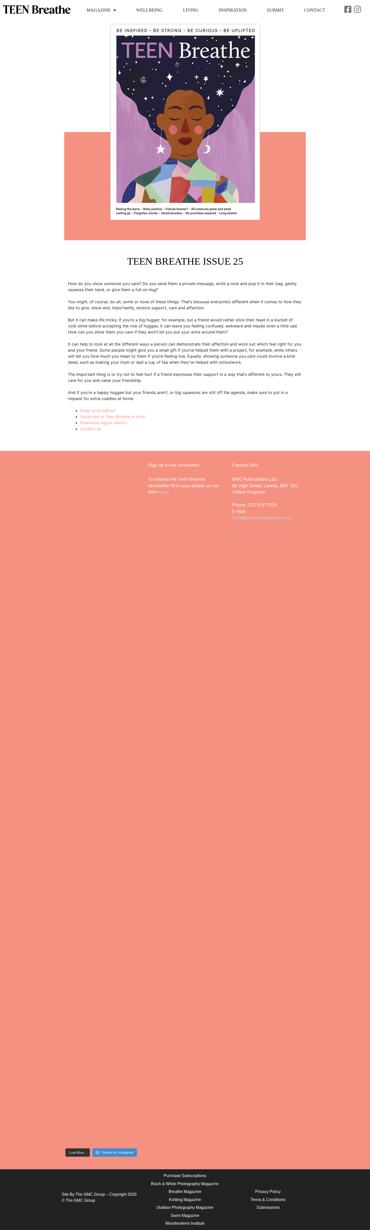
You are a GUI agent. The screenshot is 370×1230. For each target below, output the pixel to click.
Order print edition (97, 410)
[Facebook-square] (348, 9)
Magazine (99, 10)
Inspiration (233, 10)
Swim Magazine (185, 1215)
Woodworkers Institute (185, 1223)
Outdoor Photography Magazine (185, 1207)
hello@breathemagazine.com (261, 517)
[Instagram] (357, 9)
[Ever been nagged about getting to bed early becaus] (82, 717)
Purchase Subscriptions (185, 1176)
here (163, 492)
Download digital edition (103, 422)
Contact (314, 10)
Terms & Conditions (267, 1199)
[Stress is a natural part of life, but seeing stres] (120, 948)
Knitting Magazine (185, 1199)
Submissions (268, 1207)
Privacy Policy (268, 1191)
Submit (275, 10)
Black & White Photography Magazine (185, 1184)
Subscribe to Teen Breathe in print (112, 416)
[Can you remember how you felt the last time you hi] (82, 996)
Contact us (90, 428)
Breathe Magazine (185, 1191)
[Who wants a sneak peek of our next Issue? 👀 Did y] (82, 538)
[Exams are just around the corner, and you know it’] (120, 730)
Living (191, 10)
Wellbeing (149, 10)
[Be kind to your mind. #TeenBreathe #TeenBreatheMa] (120, 502)
